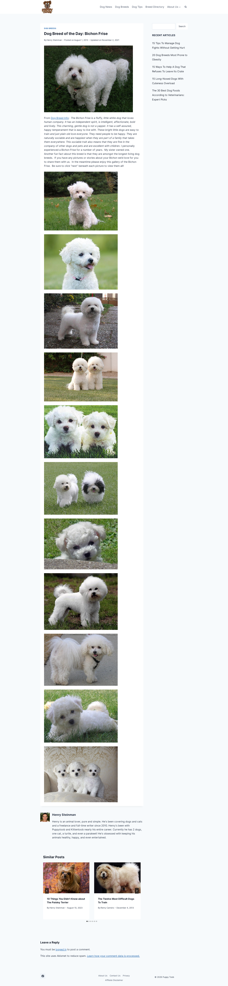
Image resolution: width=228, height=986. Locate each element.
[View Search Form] (185, 7)
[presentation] (66, 877)
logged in (61, 949)
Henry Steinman (54, 40)
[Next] (137, 891)
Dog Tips (137, 6)
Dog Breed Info (60, 117)
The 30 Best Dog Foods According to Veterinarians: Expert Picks (168, 95)
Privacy (126, 975)
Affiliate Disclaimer (114, 980)
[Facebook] (42, 976)
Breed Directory (154, 6)
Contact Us (115, 975)
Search (182, 26)
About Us (102, 975)
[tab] (87, 921)
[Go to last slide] (47, 891)
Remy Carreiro (107, 908)
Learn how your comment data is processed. (113, 955)
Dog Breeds (122, 6)
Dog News (106, 6)
